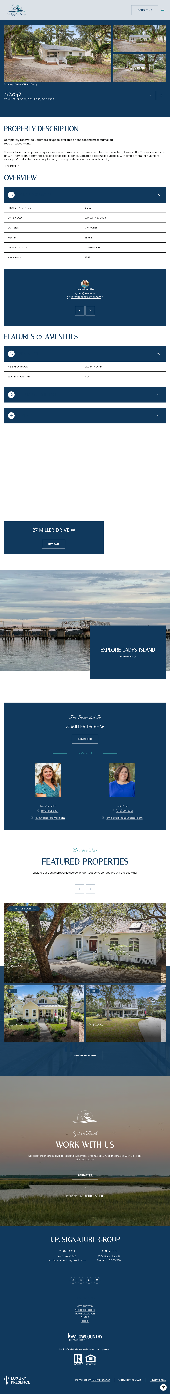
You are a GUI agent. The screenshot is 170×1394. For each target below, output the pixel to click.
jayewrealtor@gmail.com (86, 297)
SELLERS (85, 1321)
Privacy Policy (158, 1380)
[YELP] (89, 1280)
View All (139, 68)
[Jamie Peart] (122, 780)
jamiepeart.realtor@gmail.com (124, 817)
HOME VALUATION (85, 1313)
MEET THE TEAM (85, 1306)
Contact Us (144, 10)
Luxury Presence (100, 1380)
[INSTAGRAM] (81, 1280)
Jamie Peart (122, 806)
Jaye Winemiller (48, 806)
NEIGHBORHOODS (85, 1310)
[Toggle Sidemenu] (162, 10)
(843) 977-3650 (95, 1196)
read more (126, 657)
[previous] (79, 889)
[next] (90, 889)
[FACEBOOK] (73, 1280)
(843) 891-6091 (124, 810)
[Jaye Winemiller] (48, 780)
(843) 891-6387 (86, 293)
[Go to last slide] (80, 310)
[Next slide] (90, 310)
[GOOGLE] (97, 1280)
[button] (85, 1175)
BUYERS (85, 1317)
